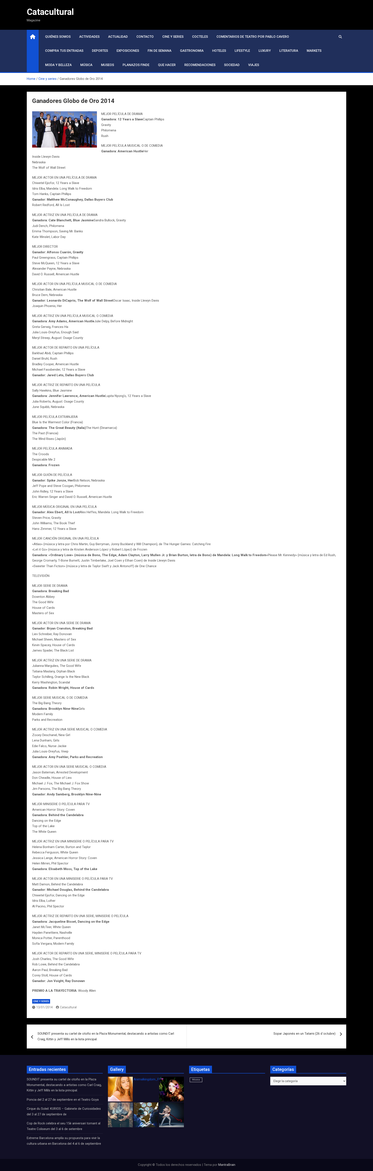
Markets (314, 51)
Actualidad (118, 37)
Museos (107, 65)
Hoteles (219, 51)
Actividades (89, 37)
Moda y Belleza (58, 65)
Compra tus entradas (64, 51)
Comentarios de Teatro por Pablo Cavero (253, 37)
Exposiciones (128, 51)
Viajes (253, 65)
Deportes (100, 51)
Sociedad (232, 65)
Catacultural (50, 12)
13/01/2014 (44, 1007)
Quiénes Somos (58, 37)
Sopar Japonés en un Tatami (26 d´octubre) (304, 1034)
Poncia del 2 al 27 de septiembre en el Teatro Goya (63, 1100)
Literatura (288, 51)
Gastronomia (192, 51)
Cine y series (172, 37)
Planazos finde (136, 65)
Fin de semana (159, 51)
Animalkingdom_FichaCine (152, 1079)
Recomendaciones (199, 65)
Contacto (145, 37)
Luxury (265, 51)
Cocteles (200, 37)
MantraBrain (226, 1165)
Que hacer (167, 65)
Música (86, 65)
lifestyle (242, 51)
